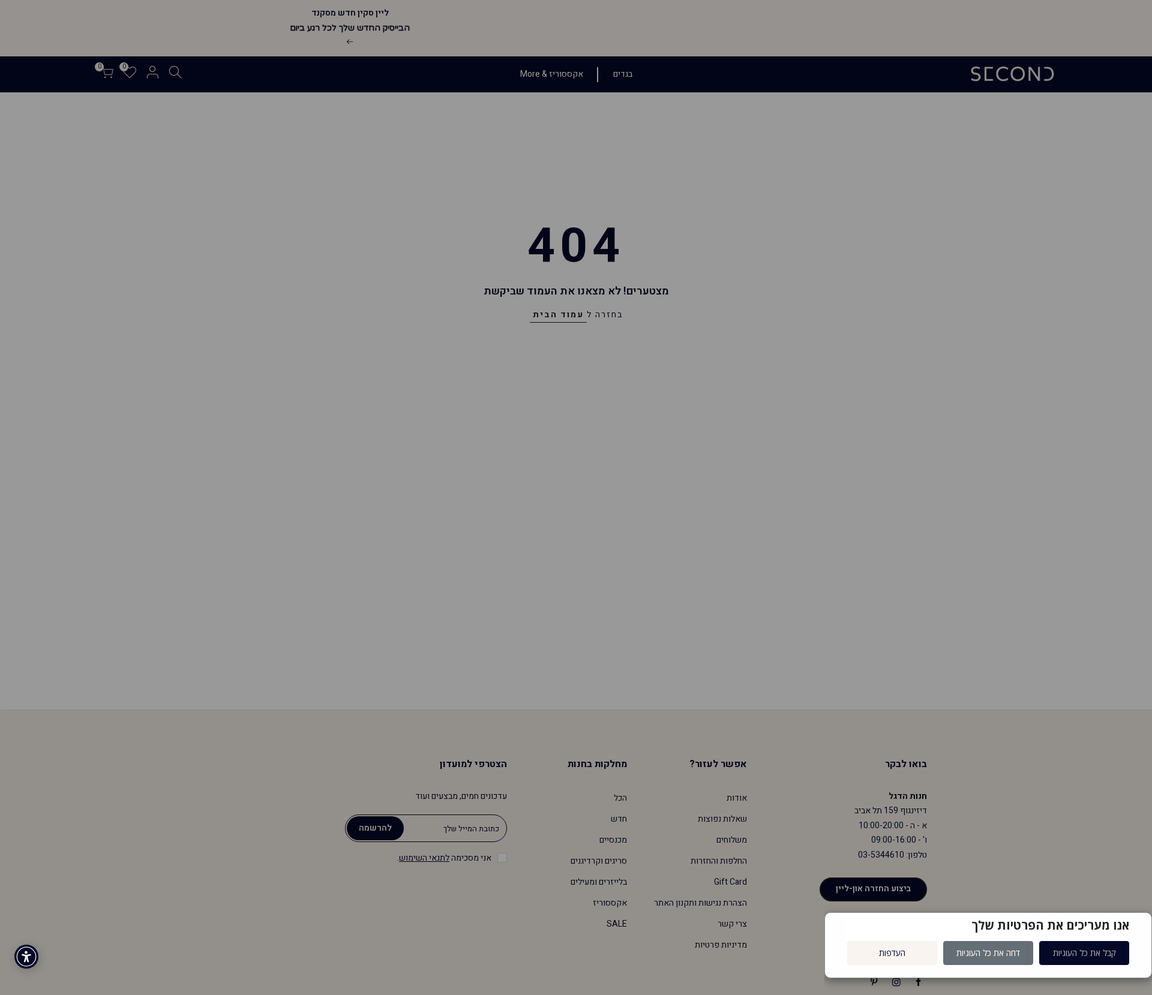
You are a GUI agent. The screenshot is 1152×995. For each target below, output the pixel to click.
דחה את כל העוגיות (988, 952)
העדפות (892, 952)
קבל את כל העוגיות (1084, 952)
